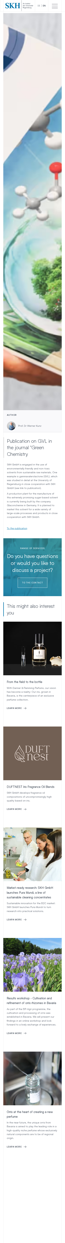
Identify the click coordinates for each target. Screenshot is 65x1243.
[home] (19, 5)
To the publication (17, 528)
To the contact (32, 582)
